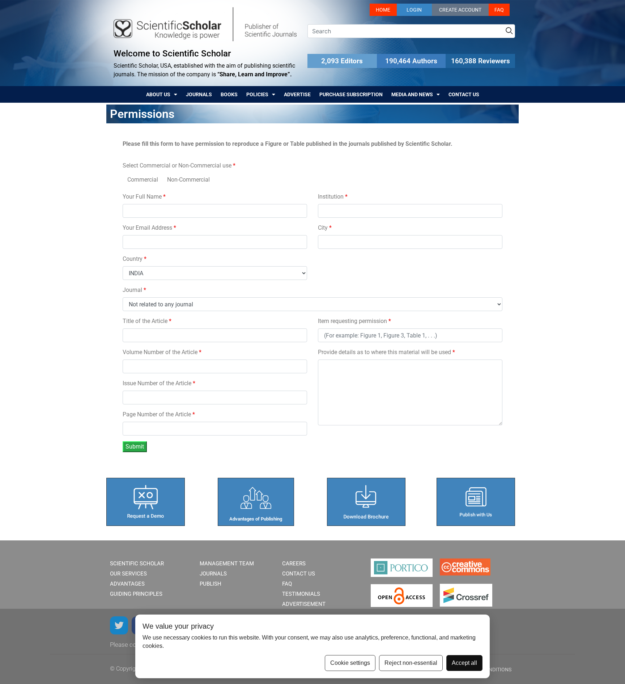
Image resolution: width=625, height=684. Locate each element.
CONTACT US (298, 573)
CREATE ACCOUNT (460, 10)
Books (229, 94)
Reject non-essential (410, 663)
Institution (333, 196)
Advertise (297, 94)
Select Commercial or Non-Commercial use (179, 165)
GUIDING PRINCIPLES (136, 594)
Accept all (464, 663)
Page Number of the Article (159, 414)
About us (158, 94)
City (325, 227)
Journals (199, 94)
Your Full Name (144, 196)
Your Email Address (149, 227)
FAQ (499, 10)
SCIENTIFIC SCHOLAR (137, 563)
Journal (134, 289)
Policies (257, 94)
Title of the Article (147, 321)
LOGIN (414, 10)
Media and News (412, 94)
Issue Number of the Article (159, 383)
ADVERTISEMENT (304, 604)
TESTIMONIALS (301, 594)
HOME (383, 10)
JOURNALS (213, 573)
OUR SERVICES (128, 573)
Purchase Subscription (351, 94)
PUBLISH (210, 584)
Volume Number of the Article (162, 352)
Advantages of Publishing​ (255, 519)
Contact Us (463, 94)
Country (134, 258)
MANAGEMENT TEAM (227, 563)
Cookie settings (350, 663)
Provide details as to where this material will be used (386, 352)
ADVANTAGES (127, 584)
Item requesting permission (354, 321)
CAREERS (294, 563)
